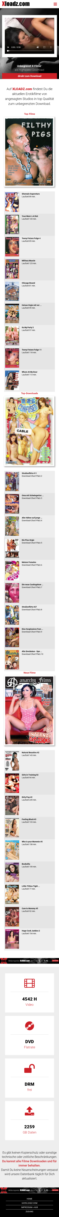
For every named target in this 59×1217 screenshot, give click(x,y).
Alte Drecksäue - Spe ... (32, 652)
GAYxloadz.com (29, 1203)
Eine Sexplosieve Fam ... (32, 630)
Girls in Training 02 (30, 776)
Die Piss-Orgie (32, 541)
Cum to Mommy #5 (30, 909)
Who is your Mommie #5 (32, 843)
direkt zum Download (29, 76)
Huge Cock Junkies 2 (31, 932)
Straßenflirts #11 (32, 474)
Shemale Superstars (31, 195)
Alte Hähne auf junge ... (32, 519)
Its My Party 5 (29, 328)
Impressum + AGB (29, 1207)
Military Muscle (29, 262)
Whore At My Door (29, 373)
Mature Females (32, 563)
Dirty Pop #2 (29, 798)
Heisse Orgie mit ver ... (32, 306)
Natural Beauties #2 (30, 753)
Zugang (29, 1211)
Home (29, 1199)
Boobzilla (29, 865)
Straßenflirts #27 (32, 608)
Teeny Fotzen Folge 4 (31, 239)
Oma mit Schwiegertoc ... (33, 496)
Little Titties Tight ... (31, 887)
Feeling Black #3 (29, 820)
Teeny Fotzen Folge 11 (32, 351)
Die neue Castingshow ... (32, 585)
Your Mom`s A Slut (30, 217)
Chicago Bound (29, 284)
